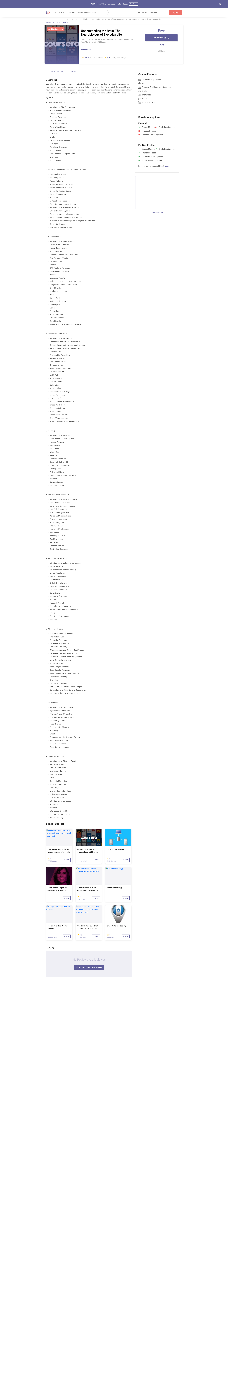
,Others (152, 102)
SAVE (162, 45)
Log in (163, 12)
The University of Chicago (160, 87)
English (145, 91)
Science (58, 22)
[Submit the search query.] (70, 12)
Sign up (175, 12)
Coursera (145, 87)
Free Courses (141, 12)
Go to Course (160, 38)
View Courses (134, 4)
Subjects (49, 22)
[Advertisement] (155, 192)
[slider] (49, 858)
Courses (154, 12)
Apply (166, 166)
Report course (157, 212)
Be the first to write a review (89, 967)
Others (65, 22)
